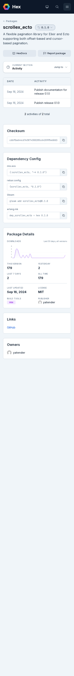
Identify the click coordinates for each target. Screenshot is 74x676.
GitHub (11, 327)
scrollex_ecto (17, 27)
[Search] (57, 7)
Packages (11, 21)
